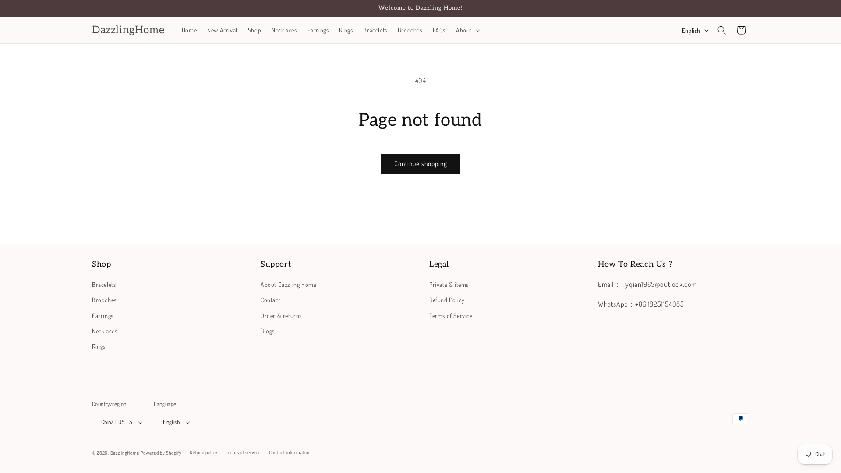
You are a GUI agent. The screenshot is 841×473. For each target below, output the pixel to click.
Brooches (104, 300)
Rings (99, 346)
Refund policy (204, 452)
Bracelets (104, 284)
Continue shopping (420, 163)
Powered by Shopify (161, 453)
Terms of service (243, 452)
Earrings (102, 315)
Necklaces (104, 331)
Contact (270, 300)
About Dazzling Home (288, 284)
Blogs (268, 331)
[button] (467, 30)
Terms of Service (451, 315)
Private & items (449, 284)
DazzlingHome (124, 453)
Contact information (290, 452)
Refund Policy (447, 300)
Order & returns (281, 315)
